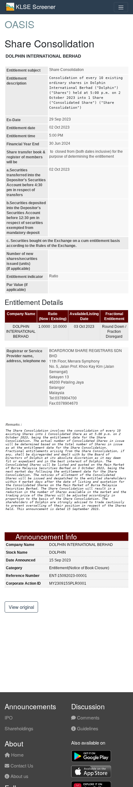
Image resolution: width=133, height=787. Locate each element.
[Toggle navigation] (121, 7)
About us (18, 776)
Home (17, 754)
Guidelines (87, 728)
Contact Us (21, 765)
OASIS (19, 24)
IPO (9, 717)
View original (21, 607)
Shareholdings (19, 728)
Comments (88, 717)
